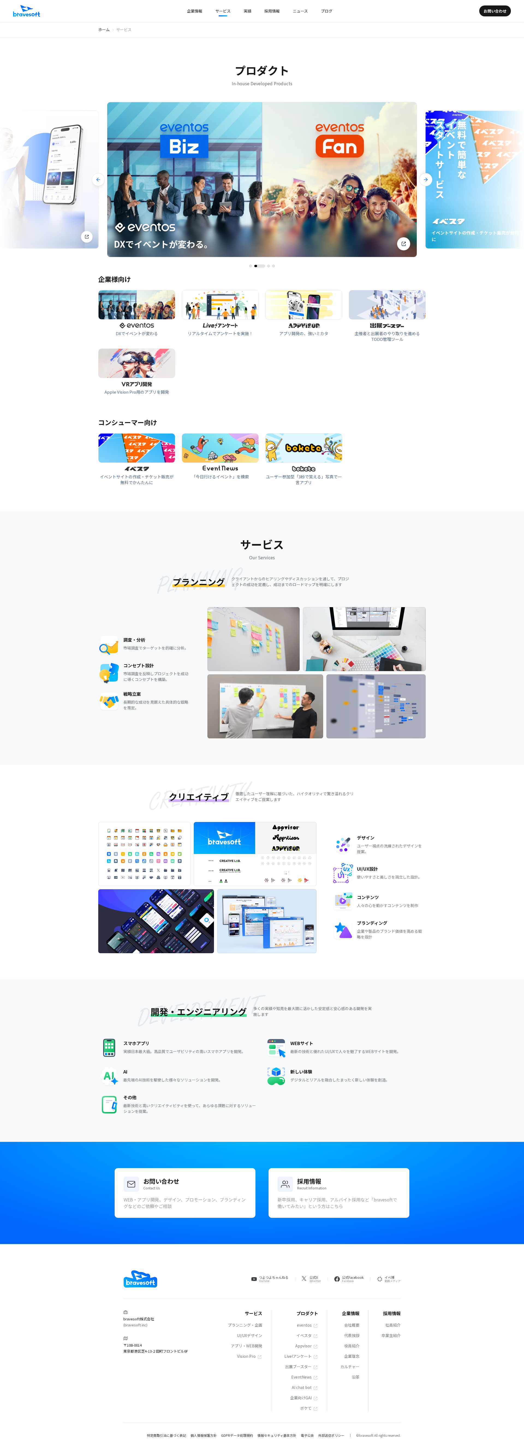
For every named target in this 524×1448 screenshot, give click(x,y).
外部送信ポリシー (331, 1435)
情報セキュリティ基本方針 (276, 1435)
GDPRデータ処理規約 (237, 1435)
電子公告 (307, 1435)
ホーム (104, 29)
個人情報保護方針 (203, 1435)
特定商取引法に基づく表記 (166, 1435)
